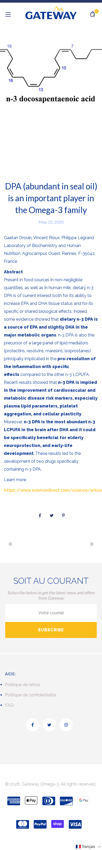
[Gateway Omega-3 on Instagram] (66, 724)
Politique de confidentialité (30, 694)
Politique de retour (22, 684)
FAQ (9, 705)
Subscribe (51, 629)
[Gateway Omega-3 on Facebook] (32, 724)
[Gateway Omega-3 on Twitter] (49, 724)
